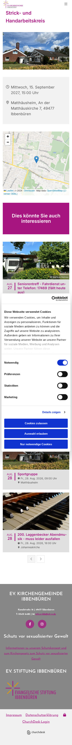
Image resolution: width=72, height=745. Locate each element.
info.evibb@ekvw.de (45, 614)
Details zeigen (51, 412)
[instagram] (42, 624)
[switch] (62, 374)
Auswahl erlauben (36, 433)
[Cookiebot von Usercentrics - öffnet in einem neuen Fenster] (52, 298)
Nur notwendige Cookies (36, 444)
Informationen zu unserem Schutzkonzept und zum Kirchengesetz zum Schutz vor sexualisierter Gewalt (36, 653)
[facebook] (29, 624)
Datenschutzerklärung (41, 715)
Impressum (14, 715)
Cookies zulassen (36, 423)
